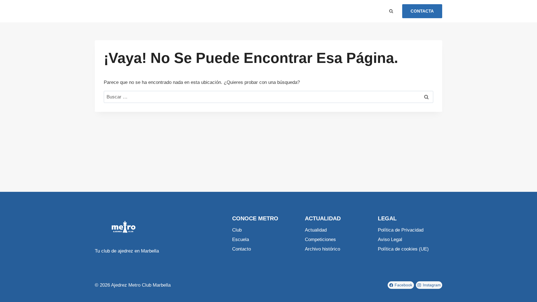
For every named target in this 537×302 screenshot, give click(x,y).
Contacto (241, 249)
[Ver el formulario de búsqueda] (391, 11)
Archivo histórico (322, 249)
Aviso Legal (390, 239)
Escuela (141, 11)
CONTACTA (422, 11)
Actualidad (316, 230)
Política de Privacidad (400, 230)
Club (122, 11)
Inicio (106, 11)
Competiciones (320, 239)
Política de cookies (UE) (403, 249)
